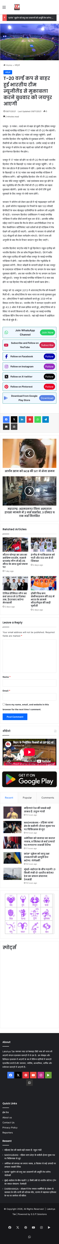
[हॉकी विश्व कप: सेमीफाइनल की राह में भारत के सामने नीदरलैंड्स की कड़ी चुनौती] (43, 583)
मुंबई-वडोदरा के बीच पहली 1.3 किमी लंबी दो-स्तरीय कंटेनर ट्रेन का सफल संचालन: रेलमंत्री (39, 874)
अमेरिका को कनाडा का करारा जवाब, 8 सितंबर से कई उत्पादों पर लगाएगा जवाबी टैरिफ (39, 842)
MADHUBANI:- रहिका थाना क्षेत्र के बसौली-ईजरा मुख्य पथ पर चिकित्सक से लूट (39, 826)
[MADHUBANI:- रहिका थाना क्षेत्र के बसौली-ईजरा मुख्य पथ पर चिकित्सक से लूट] (12, 827)
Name (6, 677)
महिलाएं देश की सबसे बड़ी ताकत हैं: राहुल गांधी (37, 809)
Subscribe (47, 345)
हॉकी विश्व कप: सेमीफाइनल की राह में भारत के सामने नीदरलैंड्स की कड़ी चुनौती (42, 599)
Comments (47, 797)
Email (6, 690)
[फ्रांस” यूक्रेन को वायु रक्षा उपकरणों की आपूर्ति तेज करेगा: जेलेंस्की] (12, 858)
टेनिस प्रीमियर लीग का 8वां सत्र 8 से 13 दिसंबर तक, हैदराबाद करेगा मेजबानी (15, 598)
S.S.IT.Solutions (39, 1214)
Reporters (7, 1132)
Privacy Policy (10, 1127)
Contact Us (8, 1122)
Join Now (47, 332)
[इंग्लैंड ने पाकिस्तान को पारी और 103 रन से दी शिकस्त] (43, 544)
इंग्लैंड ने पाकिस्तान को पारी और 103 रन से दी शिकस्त (43, 558)
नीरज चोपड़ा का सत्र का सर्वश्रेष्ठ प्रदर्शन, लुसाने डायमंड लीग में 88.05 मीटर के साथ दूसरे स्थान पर (15, 561)
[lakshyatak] (17, 7)
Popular (27, 797)
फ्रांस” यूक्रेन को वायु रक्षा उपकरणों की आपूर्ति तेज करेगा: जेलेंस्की (33, 17)
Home (8, 65)
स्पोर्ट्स (17, 65)
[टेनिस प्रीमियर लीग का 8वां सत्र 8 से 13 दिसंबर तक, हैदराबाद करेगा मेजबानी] (15, 583)
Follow (49, 356)
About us (7, 1117)
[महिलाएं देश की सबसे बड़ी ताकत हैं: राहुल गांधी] (12, 812)
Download (47, 398)
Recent (9, 797)
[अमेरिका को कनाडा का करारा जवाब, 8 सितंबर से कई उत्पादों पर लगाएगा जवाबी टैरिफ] (12, 843)
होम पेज (5, 1112)
